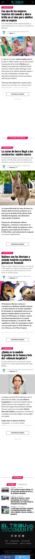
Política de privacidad (11, 543)
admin (11, 33)
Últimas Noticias (14, 541)
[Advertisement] (17, 117)
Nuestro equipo (26, 541)
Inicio (6, 541)
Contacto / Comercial (25, 543)
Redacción (12, 167)
